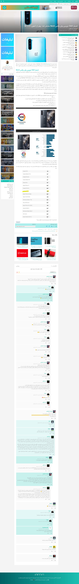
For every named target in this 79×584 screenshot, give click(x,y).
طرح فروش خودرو (10, 185)
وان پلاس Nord (34, 231)
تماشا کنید (69, 1)
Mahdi (49, 429)
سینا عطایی (71, 29)
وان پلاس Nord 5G (47, 64)
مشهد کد (31, 579)
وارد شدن (17, 266)
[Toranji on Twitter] (41, 575)
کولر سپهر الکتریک (10, 193)
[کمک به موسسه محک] (59, 7)
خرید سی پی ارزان (10, 191)
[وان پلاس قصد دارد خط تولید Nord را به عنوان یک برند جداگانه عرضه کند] (35, 240)
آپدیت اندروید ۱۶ (65, 3)
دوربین (63, 30)
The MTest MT (45, 527)
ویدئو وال (11, 196)
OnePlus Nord (53, 231)
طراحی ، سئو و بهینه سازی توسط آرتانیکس (41, 579)
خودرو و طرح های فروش (53, 3)
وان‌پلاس (60, 30)
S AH (49, 421)
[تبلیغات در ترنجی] (20, 7)
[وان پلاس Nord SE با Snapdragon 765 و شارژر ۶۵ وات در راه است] (22, 253)
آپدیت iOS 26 (60, 3)
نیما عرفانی (44, 313)
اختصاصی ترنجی (60, 1)
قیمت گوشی (11, 188)
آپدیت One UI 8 (72, 3)
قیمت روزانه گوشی (10, 184)
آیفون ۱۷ (77, 3)
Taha (49, 286)
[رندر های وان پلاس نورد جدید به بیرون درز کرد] (48, 240)
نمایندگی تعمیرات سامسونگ (8, 187)
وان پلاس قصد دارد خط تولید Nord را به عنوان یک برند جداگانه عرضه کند (36, 247)
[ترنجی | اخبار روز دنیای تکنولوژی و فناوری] (76, 1)
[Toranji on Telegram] (37, 575)
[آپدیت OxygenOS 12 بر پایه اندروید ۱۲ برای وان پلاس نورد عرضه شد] (21, 240)
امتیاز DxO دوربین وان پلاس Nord (46, 231)
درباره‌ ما (51, 1)
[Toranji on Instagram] (39, 575)
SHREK (50, 546)
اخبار (73, 1)
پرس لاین (11, 194)
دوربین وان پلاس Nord (39, 231)
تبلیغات (55, 1)
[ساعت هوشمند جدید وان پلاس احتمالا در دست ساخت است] (50, 253)
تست (65, 1)
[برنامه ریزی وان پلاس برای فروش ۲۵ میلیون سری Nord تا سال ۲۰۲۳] (34, 253)
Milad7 (50, 556)
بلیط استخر (11, 190)
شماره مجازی (11, 197)
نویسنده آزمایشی (49, 276)
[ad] (7, 39)
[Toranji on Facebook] (43, 575)
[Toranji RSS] (35, 575)
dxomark (18, 222)
